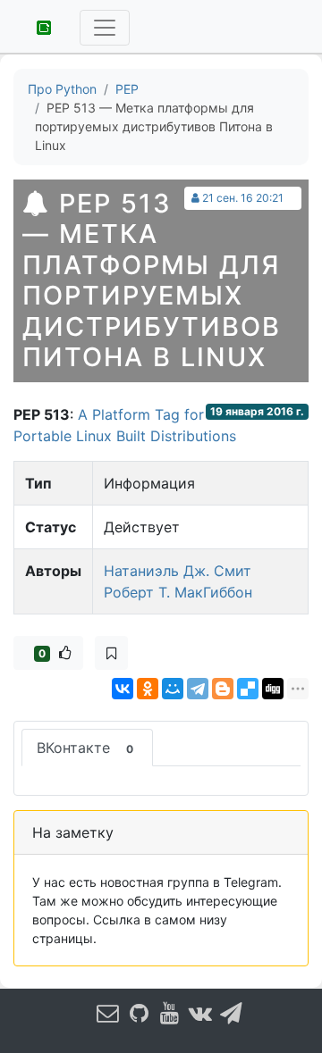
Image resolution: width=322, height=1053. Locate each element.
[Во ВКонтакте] (200, 1012)
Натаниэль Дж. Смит (177, 571)
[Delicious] (247, 688)
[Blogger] (222, 688)
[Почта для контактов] (108, 1012)
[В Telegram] (231, 1012)
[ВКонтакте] (122, 688)
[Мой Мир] (172, 688)
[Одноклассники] (147, 688)
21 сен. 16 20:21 (243, 198)
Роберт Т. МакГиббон (178, 592)
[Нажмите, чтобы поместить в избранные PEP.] (111, 653)
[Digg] (273, 688)
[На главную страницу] (37, 26)
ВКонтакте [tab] (85, 747)
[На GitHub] (138, 1012)
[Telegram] (197, 688)
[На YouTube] (170, 1012)
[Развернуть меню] (105, 28)
